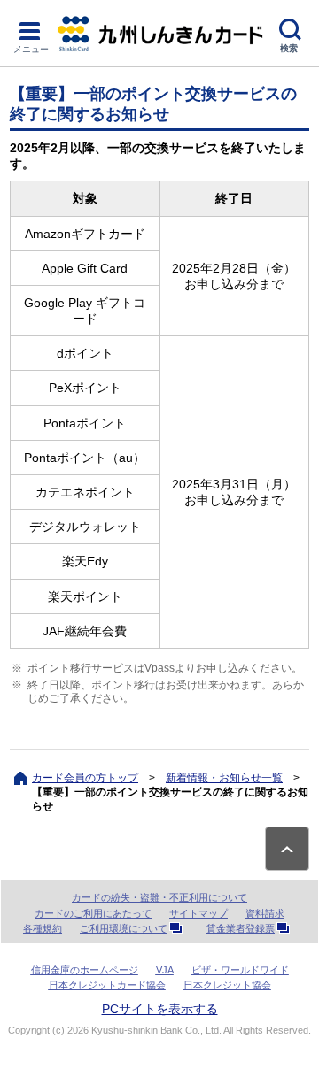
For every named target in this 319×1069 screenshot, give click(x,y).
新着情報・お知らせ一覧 (224, 778)
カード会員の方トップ (85, 778)
